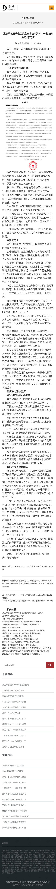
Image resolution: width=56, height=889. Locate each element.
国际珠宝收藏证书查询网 (31, 860)
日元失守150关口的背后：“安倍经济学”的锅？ (20, 642)
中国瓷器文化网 (16, 862)
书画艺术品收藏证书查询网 (44, 865)
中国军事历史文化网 (25, 852)
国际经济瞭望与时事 (37, 871)
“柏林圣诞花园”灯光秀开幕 (13, 618)
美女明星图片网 (40, 854)
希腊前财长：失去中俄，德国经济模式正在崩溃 (21, 633)
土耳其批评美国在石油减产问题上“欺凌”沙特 (20, 639)
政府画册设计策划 (30, 854)
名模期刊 (35, 856)
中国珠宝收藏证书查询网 (37, 863)
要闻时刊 (46, 852)
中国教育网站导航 (18, 854)
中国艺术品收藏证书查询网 (40, 867)
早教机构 (16, 566)
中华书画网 (12, 867)
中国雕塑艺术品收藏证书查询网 (11, 865)
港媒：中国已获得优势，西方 (14, 718)
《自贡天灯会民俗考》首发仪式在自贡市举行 (20, 624)
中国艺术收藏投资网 (10, 869)
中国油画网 (17, 863)
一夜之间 (39, 566)
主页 (26, 22)
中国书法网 (25, 863)
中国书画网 (48, 862)
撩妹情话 (27, 871)
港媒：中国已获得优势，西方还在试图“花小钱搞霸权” (23, 630)
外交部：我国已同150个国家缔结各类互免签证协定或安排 (25, 651)
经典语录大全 (49, 850)
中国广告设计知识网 (8, 860)
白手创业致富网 (18, 871)
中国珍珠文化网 (44, 860)
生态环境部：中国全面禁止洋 (14, 730)
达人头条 (26, 850)
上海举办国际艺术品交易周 (13, 615)
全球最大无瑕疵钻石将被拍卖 (14, 822)
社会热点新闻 (35, 22)
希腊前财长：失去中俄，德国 (14, 724)
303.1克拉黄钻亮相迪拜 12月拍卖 (16, 816)
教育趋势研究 (21, 858)
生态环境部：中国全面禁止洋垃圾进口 (17, 636)
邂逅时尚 (19, 850)
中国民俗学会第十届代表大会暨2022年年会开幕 (21, 621)
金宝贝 (24, 566)
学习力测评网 (40, 850)
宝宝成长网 (25, 862)
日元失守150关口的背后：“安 (14, 741)
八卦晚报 (10, 856)
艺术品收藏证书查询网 (28, 865)
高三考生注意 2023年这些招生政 (15, 684)
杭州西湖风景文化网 (43, 869)
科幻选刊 (28, 856)
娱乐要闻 (13, 850)
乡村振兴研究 (8, 854)
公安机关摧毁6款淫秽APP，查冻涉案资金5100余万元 (31, 600)
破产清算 (31, 566)
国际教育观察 (9, 871)
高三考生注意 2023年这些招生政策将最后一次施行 (22, 612)
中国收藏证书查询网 (10, 858)
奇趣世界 (32, 850)
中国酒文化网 (19, 860)
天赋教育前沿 (5, 850)
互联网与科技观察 (38, 852)
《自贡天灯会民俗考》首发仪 (14, 707)
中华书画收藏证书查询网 (37, 862)
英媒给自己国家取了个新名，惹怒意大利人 (19, 645)
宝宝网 (48, 854)
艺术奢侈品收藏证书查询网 (46, 858)
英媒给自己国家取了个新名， (14, 746)
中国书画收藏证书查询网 (24, 867)
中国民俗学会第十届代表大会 (14, 701)
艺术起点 (33, 869)
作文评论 (46, 871)
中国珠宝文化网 (49, 863)
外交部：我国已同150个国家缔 (14, 810)
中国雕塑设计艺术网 (32, 858)
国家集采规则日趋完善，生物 (14, 827)
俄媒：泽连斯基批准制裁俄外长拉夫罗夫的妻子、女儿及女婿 (26, 648)
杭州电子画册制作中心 (23, 869)
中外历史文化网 (9, 873)
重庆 (10, 566)
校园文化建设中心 (19, 856)
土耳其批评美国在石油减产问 (14, 735)
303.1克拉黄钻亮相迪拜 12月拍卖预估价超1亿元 (22, 654)
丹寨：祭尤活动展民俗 (11, 627)
